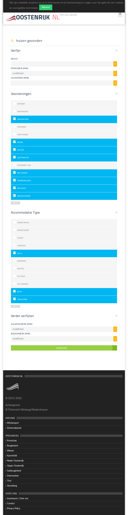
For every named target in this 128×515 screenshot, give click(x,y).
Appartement (23, 230)
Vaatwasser (22, 111)
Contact (11, 503)
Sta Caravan (22, 284)
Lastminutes (23, 158)
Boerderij (21, 261)
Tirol (9, 481)
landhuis (21, 246)
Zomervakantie (14, 428)
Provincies (12, 441)
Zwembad (21, 127)
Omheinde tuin (24, 165)
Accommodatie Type (25, 212)
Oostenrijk (38, 17)
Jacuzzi (20, 150)
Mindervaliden (24, 181)
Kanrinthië (12, 456)
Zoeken (61, 348)
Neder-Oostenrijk (15, 461)
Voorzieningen (21, 93)
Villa (19, 253)
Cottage (21, 276)
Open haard (22, 134)
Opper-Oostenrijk (15, 466)
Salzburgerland (14, 471)
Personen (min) (19, 68)
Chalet (20, 238)
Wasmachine (23, 119)
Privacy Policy (13, 508)
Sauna (20, 142)
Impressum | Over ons (17, 498)
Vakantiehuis (23, 223)
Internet (21, 104)
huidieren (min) (20, 78)
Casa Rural (22, 299)
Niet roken (22, 173)
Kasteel (20, 269)
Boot (19, 292)
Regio (14, 59)
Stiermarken (13, 476)
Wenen (10, 451)
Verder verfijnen (22, 315)
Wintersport (13, 423)
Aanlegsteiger (23, 196)
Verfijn (15, 50)
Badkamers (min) (20, 334)
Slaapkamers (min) (21, 324)
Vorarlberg (12, 486)
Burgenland (12, 446)
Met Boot (21, 188)
